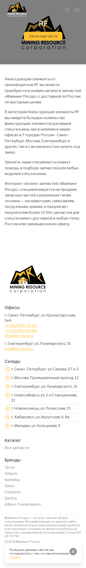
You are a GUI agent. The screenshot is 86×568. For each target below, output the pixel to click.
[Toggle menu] (76, 10)
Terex (10, 467)
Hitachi (11, 473)
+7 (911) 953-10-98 (20, 331)
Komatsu (12, 480)
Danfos (11, 498)
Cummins (13, 492)
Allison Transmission (23, 504)
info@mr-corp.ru (19, 336)
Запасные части (43, 36)
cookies (15, 557)
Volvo (9, 486)
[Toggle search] (67, 10)
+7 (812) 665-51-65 (21, 325)
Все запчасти (17, 448)
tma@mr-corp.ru (19, 349)
